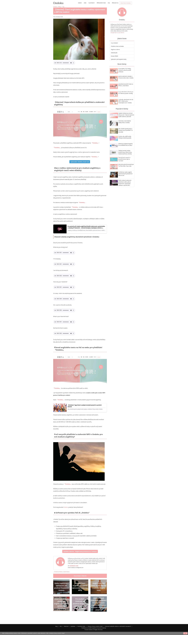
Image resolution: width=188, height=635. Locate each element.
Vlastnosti (92, 3)
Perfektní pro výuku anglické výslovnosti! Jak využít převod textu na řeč (125, 173)
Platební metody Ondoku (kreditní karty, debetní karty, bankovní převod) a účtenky (125, 152)
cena (85, 3)
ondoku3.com (74, 566)
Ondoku (55, 6)
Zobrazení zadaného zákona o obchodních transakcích (118, 626)
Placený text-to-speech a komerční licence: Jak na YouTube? (124, 159)
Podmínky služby (81, 626)
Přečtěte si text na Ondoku (117, 46)
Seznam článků (114, 56)
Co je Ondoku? (114, 43)
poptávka (73, 626)
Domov (80, 3)
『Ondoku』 (95, 143)
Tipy (63, 6)
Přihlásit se (115, 3)
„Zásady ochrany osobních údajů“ (57, 633)
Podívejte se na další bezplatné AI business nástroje (93, 628)
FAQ (109, 3)
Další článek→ (67, 571)
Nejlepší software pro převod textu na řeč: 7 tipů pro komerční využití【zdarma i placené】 (126, 114)
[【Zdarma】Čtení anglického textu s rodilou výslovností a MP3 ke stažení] (114, 70)
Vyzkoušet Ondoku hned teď (79, 162)
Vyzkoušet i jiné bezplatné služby (118, 59)
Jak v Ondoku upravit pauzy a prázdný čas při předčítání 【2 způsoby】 (125, 130)
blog (56, 626)
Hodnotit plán (114, 52)
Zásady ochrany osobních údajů (95, 626)
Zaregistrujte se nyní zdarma (117, 32)
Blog (59, 6)
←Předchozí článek (57, 571)
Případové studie (101, 3)
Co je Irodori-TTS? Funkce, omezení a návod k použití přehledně (124, 70)
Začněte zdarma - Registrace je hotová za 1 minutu (80, 551)
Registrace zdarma (126, 3)
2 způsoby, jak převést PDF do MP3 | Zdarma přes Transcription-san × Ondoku (125, 101)
